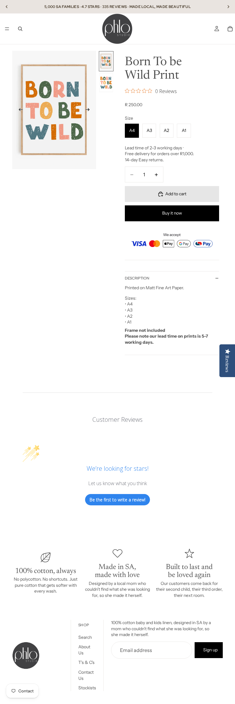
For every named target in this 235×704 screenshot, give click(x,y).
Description (137, 278)
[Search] (20, 29)
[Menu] (7, 29)
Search (85, 637)
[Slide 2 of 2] (106, 82)
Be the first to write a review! (117, 500)
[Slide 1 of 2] (106, 61)
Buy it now (172, 213)
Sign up (210, 650)
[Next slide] (228, 6)
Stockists (87, 688)
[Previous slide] (6, 6)
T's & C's (86, 662)
